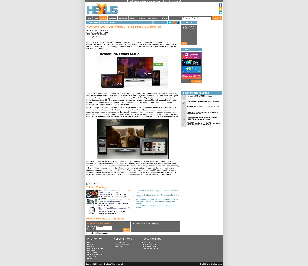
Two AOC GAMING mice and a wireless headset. (203, 107)
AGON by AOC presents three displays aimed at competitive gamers (203, 113)
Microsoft (93, 33)
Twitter (125, 242)
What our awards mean (95, 254)
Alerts (120, 242)
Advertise (90, 244)
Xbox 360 (104, 22)
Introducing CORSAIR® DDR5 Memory (200, 96)
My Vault (94, 37)
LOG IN (184, 43)
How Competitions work (95, 248)
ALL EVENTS (196, 82)
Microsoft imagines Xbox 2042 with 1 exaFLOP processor (157, 199)
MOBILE (132, 18)
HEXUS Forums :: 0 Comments (105, 218)
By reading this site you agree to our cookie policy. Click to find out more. (153, 1)
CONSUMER (123, 18)
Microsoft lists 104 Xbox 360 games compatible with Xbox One (157, 192)
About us (90, 242)
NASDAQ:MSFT (102, 33)
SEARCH (216, 18)
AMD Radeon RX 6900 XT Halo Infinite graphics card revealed (155, 202)
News (112, 22)
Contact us (90, 246)
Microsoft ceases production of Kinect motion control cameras (110, 201)
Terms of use (91, 256)
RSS (115, 242)
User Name (91, 226)
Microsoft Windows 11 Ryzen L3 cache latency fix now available (156, 207)
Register (152, 224)
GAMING (103, 18)
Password (90, 229)
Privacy (89, 259)
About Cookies (92, 252)
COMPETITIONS (153, 18)
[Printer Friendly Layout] (178, 23)
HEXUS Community (151, 239)
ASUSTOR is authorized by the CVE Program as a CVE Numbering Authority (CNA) (203, 123)
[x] (180, 1)
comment (105, 233)
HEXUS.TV (141, 18)
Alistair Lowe (92, 30)
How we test (91, 250)
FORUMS (164, 18)
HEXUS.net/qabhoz (101, 35)
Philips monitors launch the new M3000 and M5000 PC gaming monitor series (202, 118)
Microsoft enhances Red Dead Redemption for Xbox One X (109, 192)
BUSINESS (112, 18)
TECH (96, 18)
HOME (89, 18)
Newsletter (125, 244)
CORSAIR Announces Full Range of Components (203, 101)
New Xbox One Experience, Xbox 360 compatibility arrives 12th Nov (157, 196)
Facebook (117, 244)
